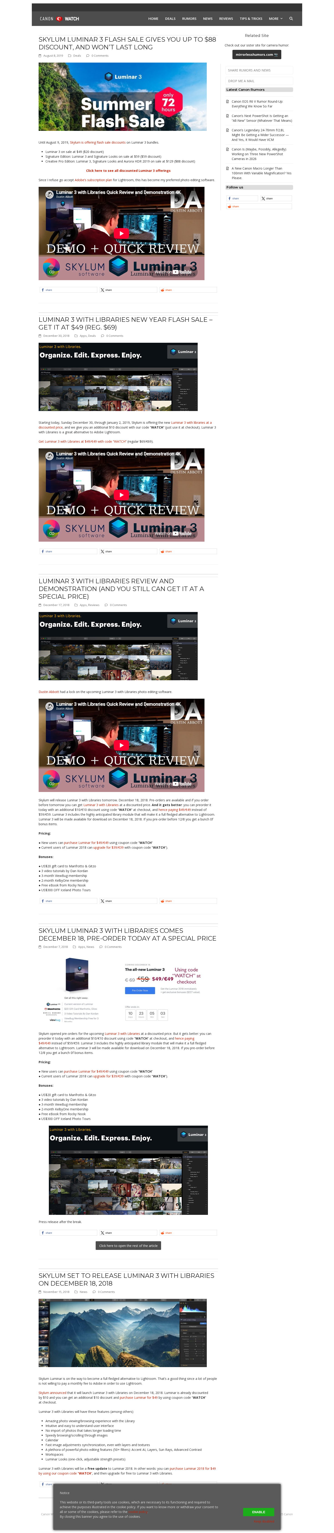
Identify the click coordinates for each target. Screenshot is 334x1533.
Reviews (94, 605)
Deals (77, 55)
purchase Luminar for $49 (139, 1397)
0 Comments (100, 55)
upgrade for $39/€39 (108, 847)
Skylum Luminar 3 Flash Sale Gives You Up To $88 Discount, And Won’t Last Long (127, 43)
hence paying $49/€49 (175, 809)
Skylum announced (52, 1393)
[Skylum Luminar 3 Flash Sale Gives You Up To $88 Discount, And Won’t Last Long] (123, 96)
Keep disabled (264, 1521)
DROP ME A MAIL (241, 81)
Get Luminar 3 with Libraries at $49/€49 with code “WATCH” (83, 441)
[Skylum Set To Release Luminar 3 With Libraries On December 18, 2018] (123, 1332)
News (90, 947)
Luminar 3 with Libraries (101, 805)
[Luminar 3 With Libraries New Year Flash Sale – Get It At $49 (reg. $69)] (118, 376)
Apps (83, 336)
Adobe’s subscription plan (93, 180)
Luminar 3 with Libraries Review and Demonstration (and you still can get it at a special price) (121, 588)
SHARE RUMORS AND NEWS (249, 70)
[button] (291, 18)
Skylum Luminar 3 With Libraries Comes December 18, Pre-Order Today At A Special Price (128, 934)
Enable (258, 1512)
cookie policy (137, 1512)
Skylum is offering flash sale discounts (98, 142)
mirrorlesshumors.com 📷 (257, 54)
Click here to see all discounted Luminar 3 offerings (128, 170)
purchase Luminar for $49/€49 (86, 842)
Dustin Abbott (49, 692)
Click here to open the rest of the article (128, 1246)
